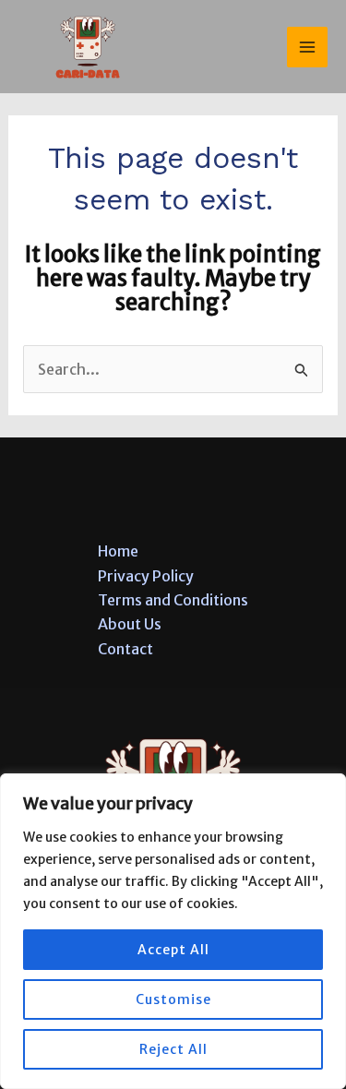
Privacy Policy (146, 576)
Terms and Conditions (173, 600)
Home (118, 551)
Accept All (173, 949)
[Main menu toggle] (307, 47)
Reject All (173, 1049)
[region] (173, 931)
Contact (125, 649)
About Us (129, 624)
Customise (173, 999)
